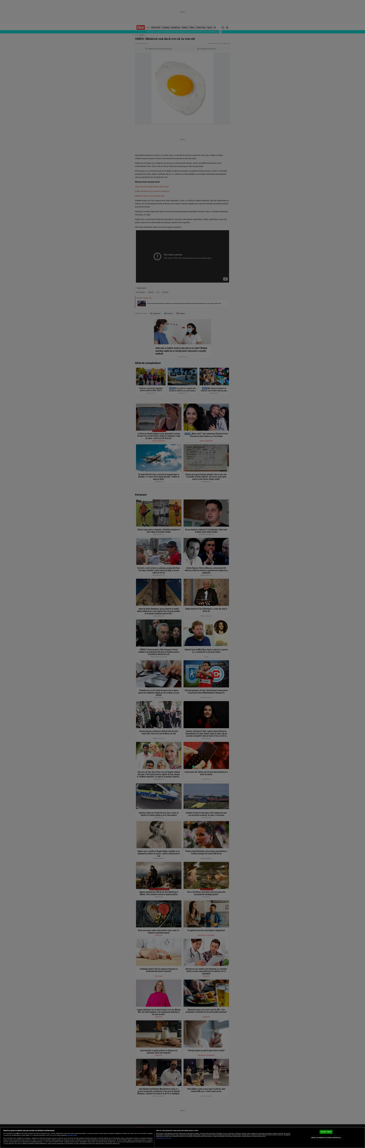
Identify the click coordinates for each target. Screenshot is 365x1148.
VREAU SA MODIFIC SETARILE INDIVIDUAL (326, 1137)
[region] (182, 1137)
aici (44, 1141)
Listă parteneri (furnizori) (163, 1138)
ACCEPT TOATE (326, 1132)
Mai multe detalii (72, 1135)
